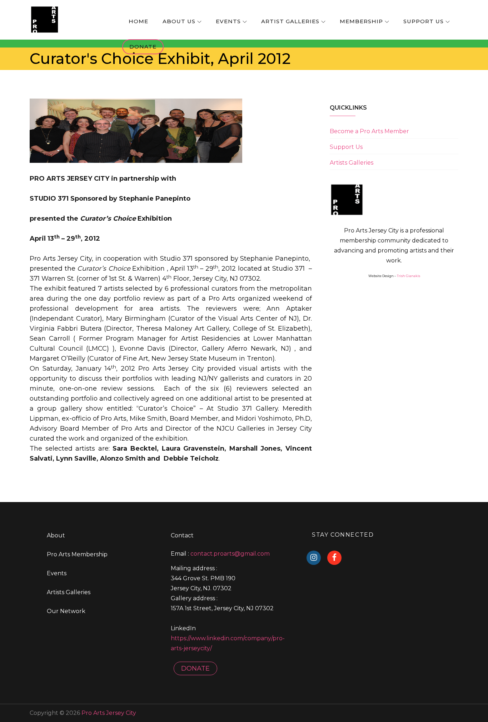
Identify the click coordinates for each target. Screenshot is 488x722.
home (138, 21)
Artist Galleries (290, 21)
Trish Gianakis (408, 276)
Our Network (66, 611)
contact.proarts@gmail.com (230, 553)
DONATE (195, 668)
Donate (142, 46)
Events (228, 21)
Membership (361, 21)
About (56, 535)
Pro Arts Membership (77, 554)
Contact (182, 535)
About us (179, 21)
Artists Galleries (351, 162)
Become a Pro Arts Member (369, 131)
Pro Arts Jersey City (108, 713)
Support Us (423, 21)
